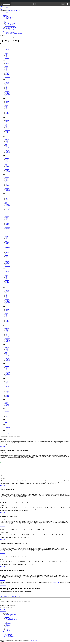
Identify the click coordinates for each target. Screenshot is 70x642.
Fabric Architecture (9, 620)
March (6, 52)
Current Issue (3, 7)
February (7, 50)
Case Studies (5, 16)
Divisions (7, 625)
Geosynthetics (8, 615)
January (7, 49)
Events (4, 22)
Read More (2, 446)
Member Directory (9, 634)
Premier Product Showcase (11, 29)
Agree (2, 583)
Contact (7, 629)
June (6, 55)
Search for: (2, 35)
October (7, 74)
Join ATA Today (9, 635)
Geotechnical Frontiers (10, 26)
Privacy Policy (3, 585)
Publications (8, 626)
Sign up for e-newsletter (16, 596)
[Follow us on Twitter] (5, 641)
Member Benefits (9, 633)
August (7, 58)
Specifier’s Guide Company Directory (13, 33)
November (7, 75)
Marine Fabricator (9, 618)
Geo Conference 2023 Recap (11, 27)
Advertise (7, 630)
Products (4, 15)
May (6, 54)
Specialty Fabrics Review (10, 614)
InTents (7, 617)
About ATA (8, 623)
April (6, 53)
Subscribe (8, 7)
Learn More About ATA (5, 596)
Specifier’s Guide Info (10, 32)
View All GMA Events (10, 23)
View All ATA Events (10, 24)
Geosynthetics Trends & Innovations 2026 (14, 20)
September (7, 73)
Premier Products (6, 28)
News (4, 21)
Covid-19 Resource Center (8, 636)
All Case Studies (9, 17)
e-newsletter (13, 7)
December (7, 77)
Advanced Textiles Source (11, 619)
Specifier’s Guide (6, 31)
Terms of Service (55, 582)
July (6, 56)
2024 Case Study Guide (10, 18)
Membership (5, 631)
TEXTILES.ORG (6, 4)
